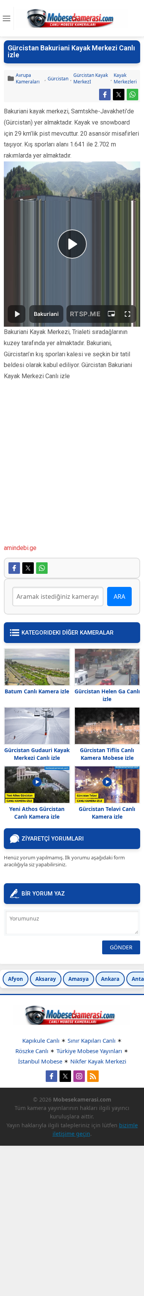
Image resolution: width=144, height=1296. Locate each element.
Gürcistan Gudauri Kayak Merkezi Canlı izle (37, 753)
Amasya (78, 978)
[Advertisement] (72, 471)
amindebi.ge (20, 548)
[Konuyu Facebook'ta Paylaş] (105, 94)
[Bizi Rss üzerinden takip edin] (93, 1076)
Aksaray (45, 978)
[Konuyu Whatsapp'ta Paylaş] (132, 94)
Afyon (15, 978)
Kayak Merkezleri (125, 78)
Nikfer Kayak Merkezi (98, 1061)
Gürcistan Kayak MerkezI (90, 78)
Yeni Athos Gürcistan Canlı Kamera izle (37, 812)
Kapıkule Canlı (41, 1040)
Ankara (110, 978)
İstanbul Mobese (40, 1061)
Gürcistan (58, 78)
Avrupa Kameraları (28, 78)
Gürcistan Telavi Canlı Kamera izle (107, 812)
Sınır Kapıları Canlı (92, 1040)
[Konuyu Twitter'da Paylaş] (118, 94)
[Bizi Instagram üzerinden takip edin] (79, 1076)
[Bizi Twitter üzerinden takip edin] (65, 1076)
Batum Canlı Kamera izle (37, 691)
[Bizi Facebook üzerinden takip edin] (51, 1076)
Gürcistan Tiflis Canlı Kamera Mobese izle (107, 753)
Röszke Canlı (31, 1051)
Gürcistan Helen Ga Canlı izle (107, 695)
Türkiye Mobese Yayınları (89, 1051)
